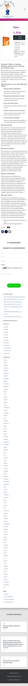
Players (5, 513)
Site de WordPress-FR (8, 602)
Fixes (8, 227)
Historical (6, 457)
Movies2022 (6, 481)
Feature (5, 447)
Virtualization (6, 582)
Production (6, 518)
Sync (5, 558)
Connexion (6, 594)
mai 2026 (6, 334)
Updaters (6, 574)
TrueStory (6, 568)
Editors (5, 434)
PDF (5, 508)
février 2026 (6, 342)
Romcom (6, 532)
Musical (5, 489)
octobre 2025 (6, 353)
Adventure (6, 368)
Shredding (6, 545)
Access (5, 360)
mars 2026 (6, 340)
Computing (6, 413)
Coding (5, 405)
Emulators (6, 436)
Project (5, 521)
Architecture (6, 373)
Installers (6, 465)
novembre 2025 (7, 350)
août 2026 (6, 327)
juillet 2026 (6, 329)
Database (6, 420)
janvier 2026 (6, 345)
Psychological (7, 524)
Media (5, 473)
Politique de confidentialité (14, 679)
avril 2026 (6, 337)
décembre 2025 (7, 348)
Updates (5, 576)
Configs (5, 415)
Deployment (6, 423)
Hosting (5, 463)
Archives (5, 376)
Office (5, 500)
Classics (5, 397)
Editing (5, 431)
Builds (5, 391)
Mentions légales (14, 673)
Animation (6, 370)
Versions (5, 579)
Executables (6, 442)
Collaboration (6, 407)
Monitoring (6, 479)
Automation (6, 378)
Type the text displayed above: (15, 268)
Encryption (6, 439)
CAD (5, 394)
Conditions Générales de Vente (14, 676)
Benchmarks (6, 384)
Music (5, 487)
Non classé (6, 497)
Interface (6, 468)
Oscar (5, 502)
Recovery (6, 526)
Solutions (6, 547)
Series (5, 537)
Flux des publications (8, 596)
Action (5, 362)
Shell (5, 542)
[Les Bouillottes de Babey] (8, 9)
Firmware (6, 450)
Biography (6, 386)
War (4, 587)
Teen (5, 563)
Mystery (5, 492)
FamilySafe (6, 444)
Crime (5, 418)
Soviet (5, 550)
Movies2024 (6, 484)
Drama (5, 426)
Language (6, 471)
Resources (6, 529)
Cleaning (6, 399)
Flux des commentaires (9, 599)
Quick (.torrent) (20, 37)
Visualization (6, 584)
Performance (6, 510)
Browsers (6, 389)
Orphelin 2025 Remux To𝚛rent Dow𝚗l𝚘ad (13, 316)
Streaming (6, 555)
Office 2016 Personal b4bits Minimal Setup (11, 661)
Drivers (5, 428)
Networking (6, 494)
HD (4, 455)
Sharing (5, 539)
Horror (5, 460)
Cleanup (5, 402)
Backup (5, 381)
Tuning (5, 571)
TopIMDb (6, 566)
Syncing (5, 561)
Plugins (5, 516)
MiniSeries (6, 476)
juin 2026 (6, 332)
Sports (5, 553)
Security (5, 534)
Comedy (5, 410)
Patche (5, 505)
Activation (6, 365)
